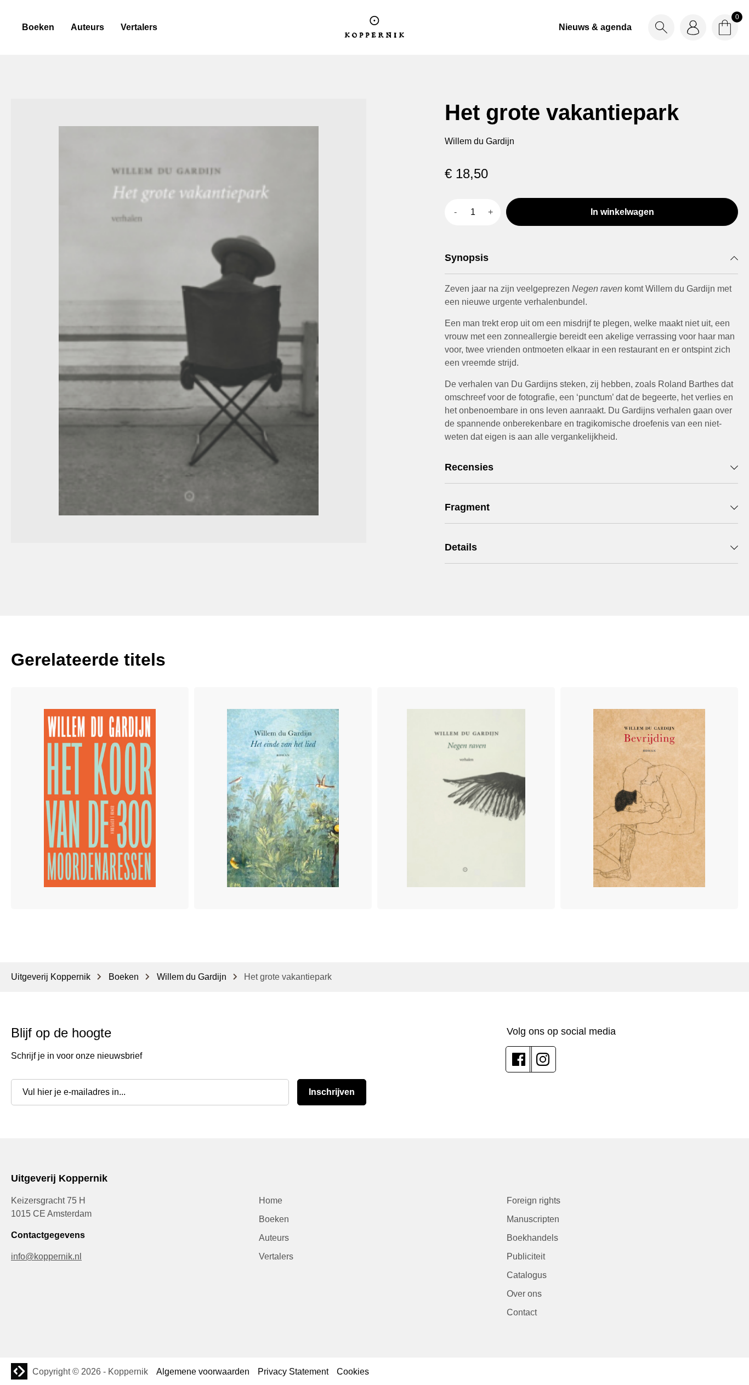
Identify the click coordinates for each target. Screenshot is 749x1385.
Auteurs (87, 27)
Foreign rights (533, 1200)
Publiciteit (526, 1256)
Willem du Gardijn (191, 976)
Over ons (524, 1293)
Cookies (353, 1371)
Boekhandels (532, 1237)
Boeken (38, 27)
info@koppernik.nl (46, 1256)
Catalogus (527, 1275)
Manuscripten (533, 1219)
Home (270, 1200)
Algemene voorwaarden (202, 1371)
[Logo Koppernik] (374, 27)
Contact (522, 1312)
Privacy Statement (293, 1371)
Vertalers (139, 27)
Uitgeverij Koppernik (50, 976)
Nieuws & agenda (595, 27)
